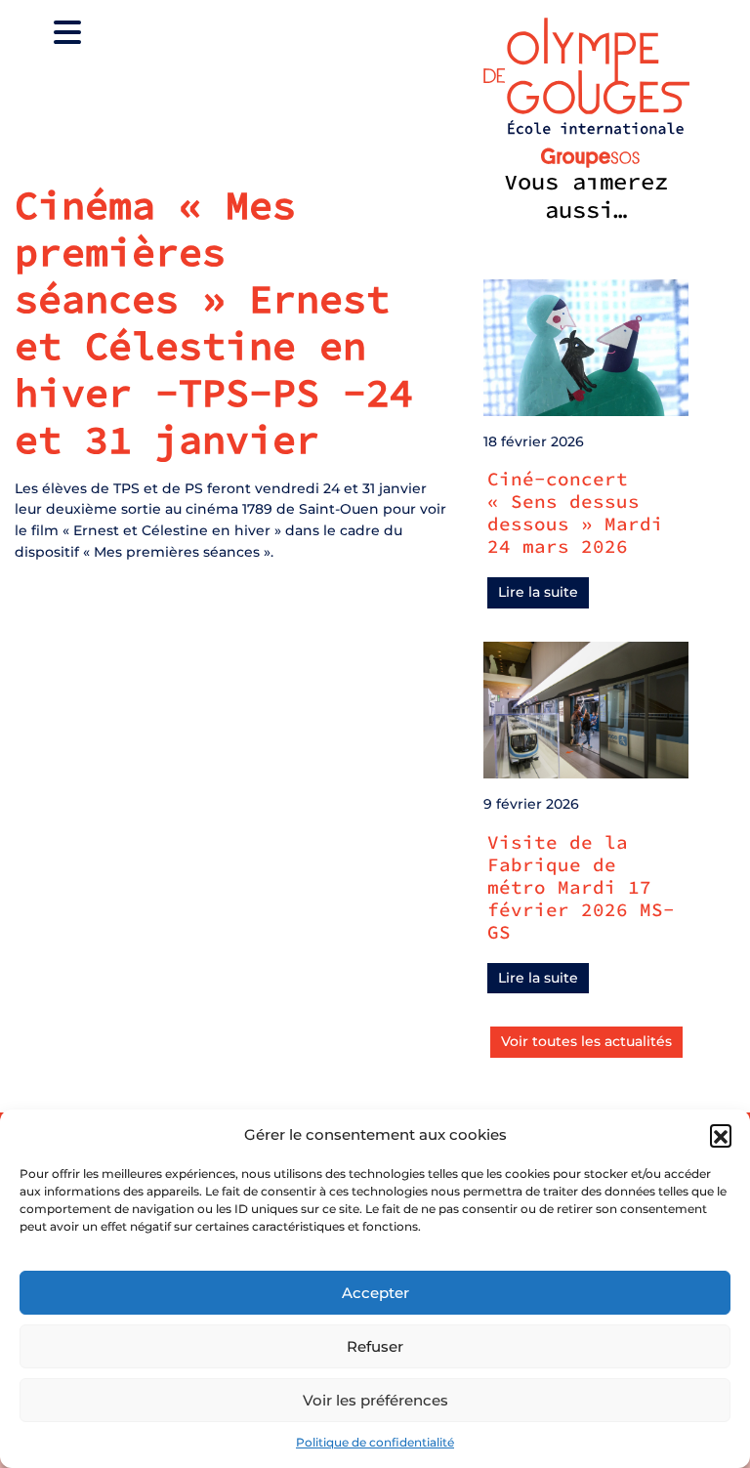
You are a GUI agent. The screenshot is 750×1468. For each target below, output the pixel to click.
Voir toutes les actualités (586, 1041)
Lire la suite (538, 592)
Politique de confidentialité (375, 1442)
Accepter (375, 1292)
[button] (720, 1135)
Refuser (375, 1346)
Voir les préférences (375, 1400)
